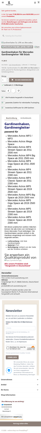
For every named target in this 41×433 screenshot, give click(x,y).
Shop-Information (8, 395)
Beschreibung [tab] (11, 118)
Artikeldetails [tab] (25, 118)
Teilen (8, 91)
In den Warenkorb (21, 80)
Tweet (13, 91)
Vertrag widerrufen (20, 423)
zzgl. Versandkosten (15, 65)
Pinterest (19, 91)
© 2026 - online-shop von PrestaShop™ (14, 430)
